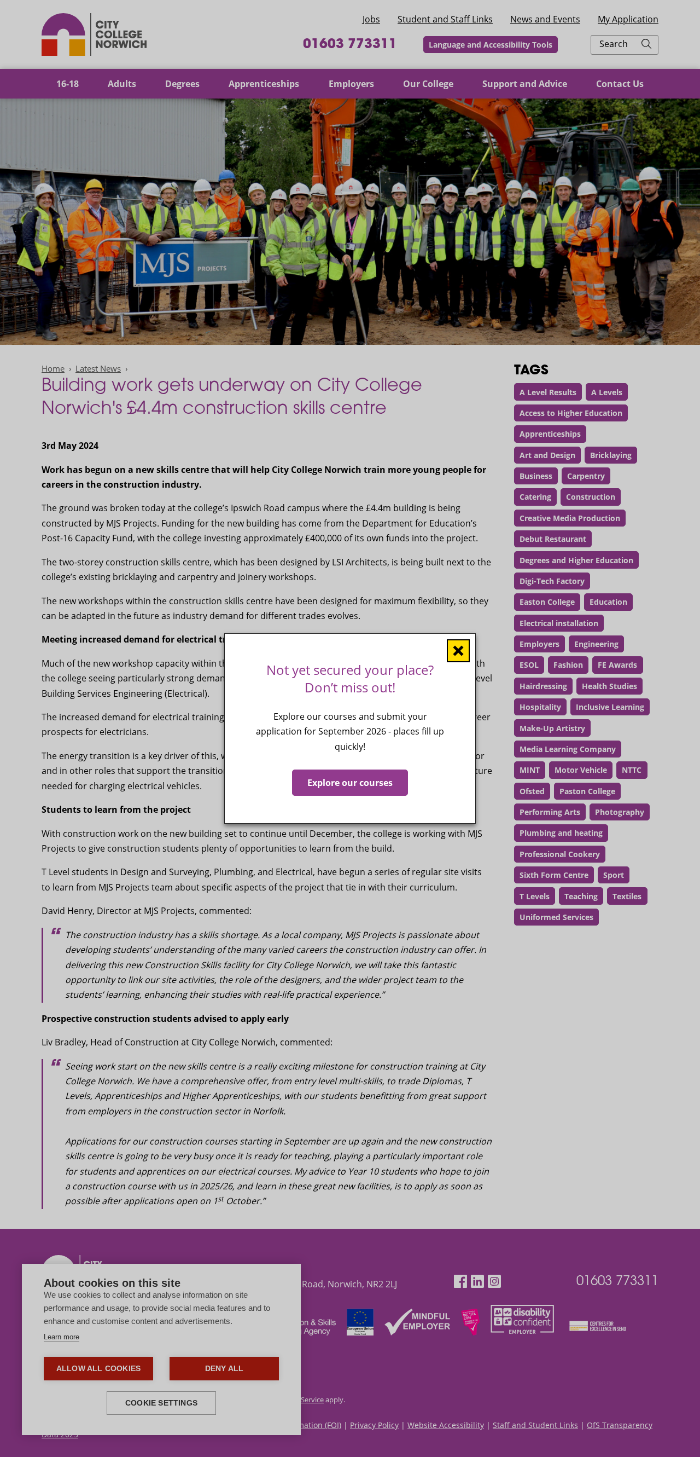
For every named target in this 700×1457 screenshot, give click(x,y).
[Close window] (458, 650)
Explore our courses (350, 783)
